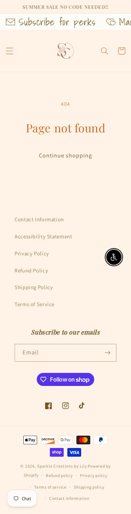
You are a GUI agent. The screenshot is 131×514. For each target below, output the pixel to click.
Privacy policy (93, 475)
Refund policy (59, 475)
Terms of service (50, 487)
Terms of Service (35, 304)
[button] (9, 50)
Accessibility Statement (43, 236)
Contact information (69, 498)
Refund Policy (31, 270)
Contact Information (39, 219)
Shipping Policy (34, 287)
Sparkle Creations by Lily (62, 466)
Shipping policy (89, 487)
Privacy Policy (32, 253)
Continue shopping (65, 155)
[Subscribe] (107, 353)
